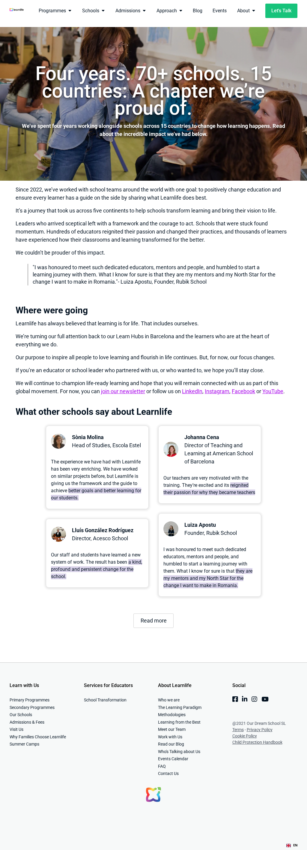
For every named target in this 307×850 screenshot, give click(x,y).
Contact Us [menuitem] (168, 773)
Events (220, 11)
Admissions (127, 11)
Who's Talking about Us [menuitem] (179, 751)
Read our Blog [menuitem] (171, 744)
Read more (154, 620)
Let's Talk (281, 11)
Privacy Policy (260, 729)
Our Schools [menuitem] (21, 714)
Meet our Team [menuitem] (172, 729)
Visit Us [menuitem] (16, 729)
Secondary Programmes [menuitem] (32, 707)
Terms (238, 729)
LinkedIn (192, 391)
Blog (197, 11)
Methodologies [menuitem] (172, 714)
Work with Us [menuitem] (170, 736)
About (243, 11)
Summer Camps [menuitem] (24, 744)
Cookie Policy (244, 736)
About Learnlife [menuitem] (175, 685)
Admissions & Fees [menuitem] (27, 722)
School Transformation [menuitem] (105, 700)
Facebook (243, 391)
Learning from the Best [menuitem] (179, 722)
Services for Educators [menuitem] (108, 685)
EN (295, 845)
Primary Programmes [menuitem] (29, 700)
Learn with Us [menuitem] (24, 685)
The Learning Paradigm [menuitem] (179, 707)
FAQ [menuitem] (162, 766)
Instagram (217, 391)
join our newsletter (123, 391)
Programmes (52, 11)
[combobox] (292, 845)
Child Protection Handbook (257, 742)
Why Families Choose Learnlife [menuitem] (38, 736)
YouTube (272, 391)
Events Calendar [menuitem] (173, 758)
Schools (90, 11)
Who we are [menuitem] (169, 700)
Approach (166, 11)
